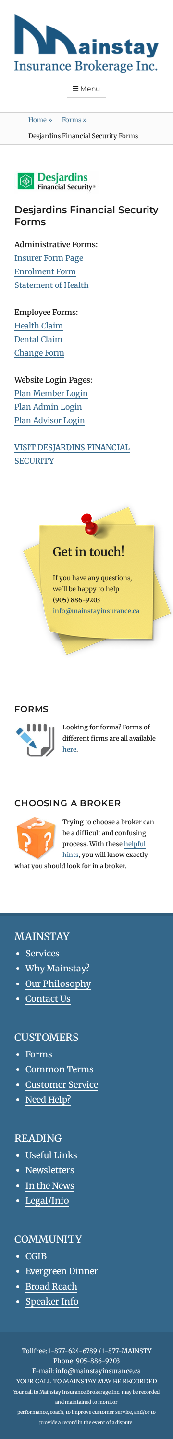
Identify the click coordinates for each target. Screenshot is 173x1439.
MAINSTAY (42, 936)
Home (40, 120)
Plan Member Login (51, 393)
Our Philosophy (58, 983)
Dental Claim (38, 339)
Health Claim (38, 325)
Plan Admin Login (48, 407)
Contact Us (48, 998)
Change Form (39, 352)
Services (42, 953)
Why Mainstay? (57, 968)
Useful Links (51, 1155)
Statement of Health (51, 285)
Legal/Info (47, 1200)
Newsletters (49, 1170)
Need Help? (48, 1099)
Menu (90, 89)
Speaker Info (52, 1301)
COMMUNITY (48, 1239)
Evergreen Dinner (61, 1271)
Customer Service (61, 1084)
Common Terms (59, 1069)
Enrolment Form (45, 271)
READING (38, 1138)
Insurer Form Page (48, 258)
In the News (49, 1185)
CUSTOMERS (46, 1037)
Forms (74, 120)
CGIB (36, 1256)
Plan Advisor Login (49, 420)
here (69, 749)
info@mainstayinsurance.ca (96, 611)
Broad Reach (51, 1286)
